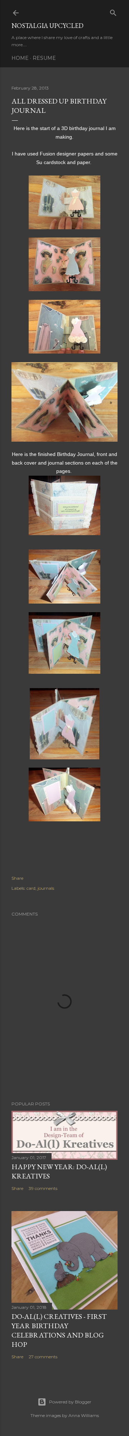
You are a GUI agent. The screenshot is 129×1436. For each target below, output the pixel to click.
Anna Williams (83, 1415)
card (31, 888)
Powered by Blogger (70, 1401)
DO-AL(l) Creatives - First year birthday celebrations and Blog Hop (59, 1330)
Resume (44, 58)
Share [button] (17, 878)
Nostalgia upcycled (47, 25)
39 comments (43, 1188)
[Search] (113, 11)
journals (46, 888)
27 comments (43, 1356)
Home (20, 58)
